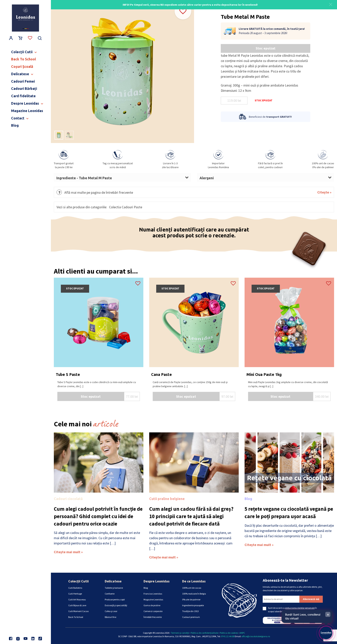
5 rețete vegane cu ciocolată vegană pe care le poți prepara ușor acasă (289, 512)
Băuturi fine (110, 617)
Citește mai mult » (68, 552)
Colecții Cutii (78, 581)
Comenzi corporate (153, 611)
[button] (330, 4)
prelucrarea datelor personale (300, 607)
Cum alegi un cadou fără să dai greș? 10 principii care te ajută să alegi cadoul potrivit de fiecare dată (191, 516)
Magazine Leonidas (153, 599)
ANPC (242, 632)
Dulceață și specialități (116, 605)
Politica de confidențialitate (204, 632)
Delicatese (113, 581)
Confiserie (109, 593)
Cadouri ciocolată (68, 499)
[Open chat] (326, 633)
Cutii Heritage (75, 593)
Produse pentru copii (115, 599)
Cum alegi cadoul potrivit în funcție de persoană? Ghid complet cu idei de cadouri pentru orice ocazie (98, 516)
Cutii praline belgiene (167, 499)
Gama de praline (152, 605)
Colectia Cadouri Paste (125, 207)
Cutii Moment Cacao (78, 611)
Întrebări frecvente (153, 617)
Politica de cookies (229, 632)
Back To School (75, 617)
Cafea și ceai (111, 611)
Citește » (324, 192)
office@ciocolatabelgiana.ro (256, 636)
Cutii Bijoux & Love (77, 605)
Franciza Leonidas (153, 593)
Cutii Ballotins (75, 587)
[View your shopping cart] (20, 38)
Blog (248, 499)
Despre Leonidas (156, 581)
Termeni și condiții (180, 632)
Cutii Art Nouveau (77, 599)
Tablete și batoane (114, 587)
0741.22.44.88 (227, 636)
